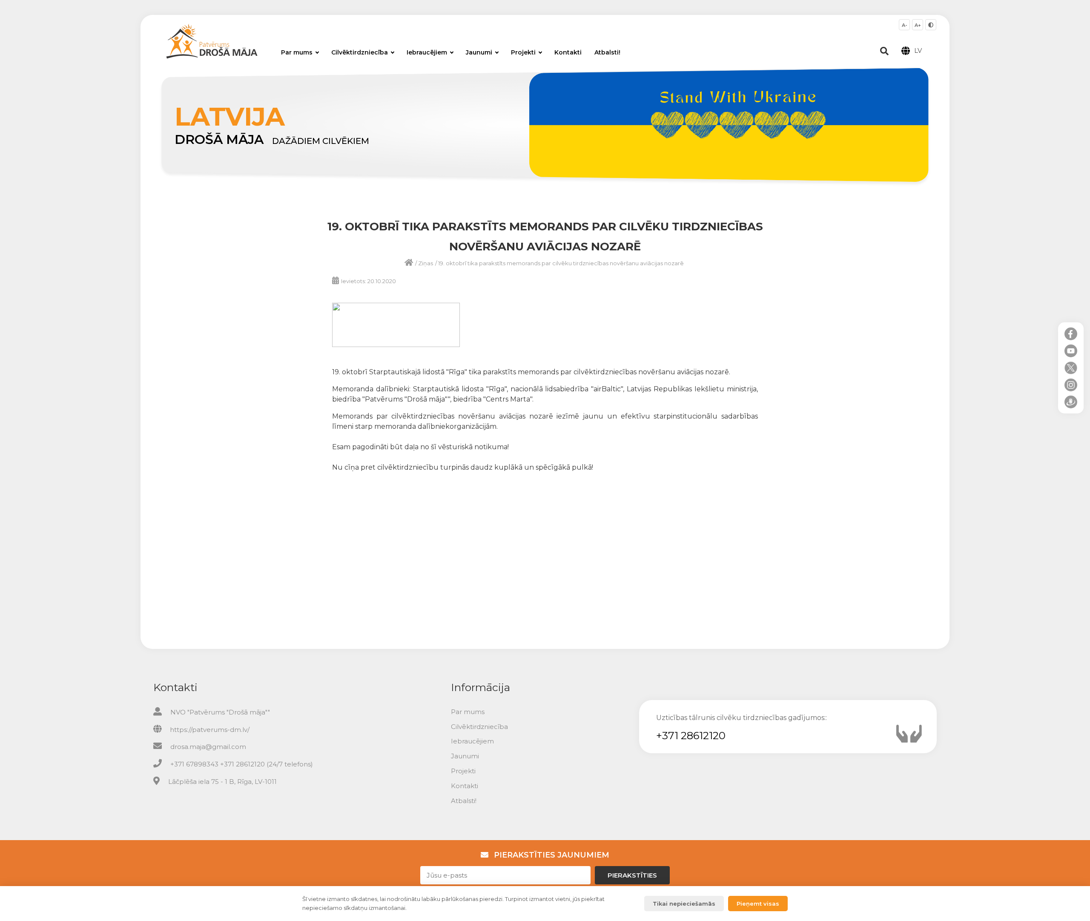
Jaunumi (479, 52)
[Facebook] (1070, 333)
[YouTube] (1070, 350)
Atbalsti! (607, 52)
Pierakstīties (632, 875)
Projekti (523, 52)
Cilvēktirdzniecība (359, 52)
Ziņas (425, 263)
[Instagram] (1070, 384)
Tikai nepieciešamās (684, 903)
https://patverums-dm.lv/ (210, 730)
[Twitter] (1070, 367)
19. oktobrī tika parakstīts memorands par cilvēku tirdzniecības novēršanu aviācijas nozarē (561, 263)
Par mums (297, 52)
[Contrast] (930, 24)
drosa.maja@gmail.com (208, 747)
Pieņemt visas (758, 903)
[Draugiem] (1070, 401)
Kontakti (568, 52)
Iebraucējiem (427, 52)
